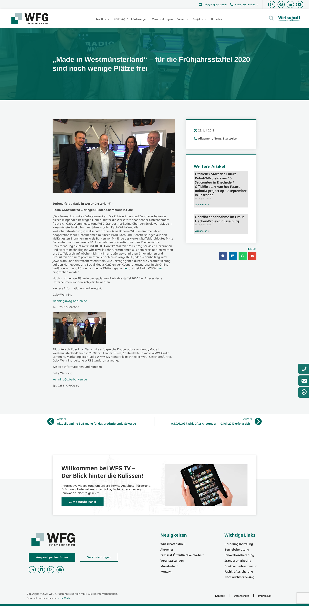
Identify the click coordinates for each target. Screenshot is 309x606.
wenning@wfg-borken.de (70, 301)
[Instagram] (271, 4)
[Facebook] (281, 4)
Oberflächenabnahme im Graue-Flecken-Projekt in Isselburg (220, 219)
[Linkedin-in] (290, 4)
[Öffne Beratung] (127, 19)
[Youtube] (299, 4)
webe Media (64, 598)
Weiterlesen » (202, 204)
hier (125, 268)
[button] (223, 256)
